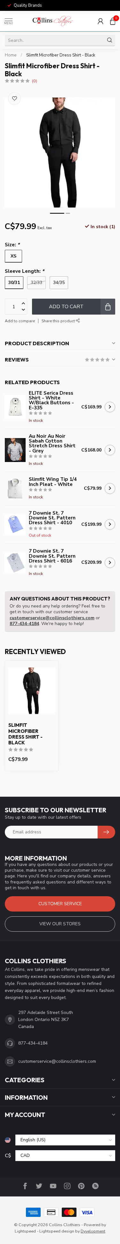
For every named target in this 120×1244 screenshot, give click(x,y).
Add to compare (20, 321)
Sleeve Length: (24, 271)
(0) (34, 81)
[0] (112, 21)
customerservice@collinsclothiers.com (52, 618)
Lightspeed (25, 1231)
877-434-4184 (24, 624)
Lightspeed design (56, 1231)
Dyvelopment (93, 1231)
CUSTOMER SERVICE (60, 904)
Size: (12, 244)
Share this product (59, 321)
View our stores (60, 924)
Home (11, 55)
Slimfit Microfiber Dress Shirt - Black (60, 55)
